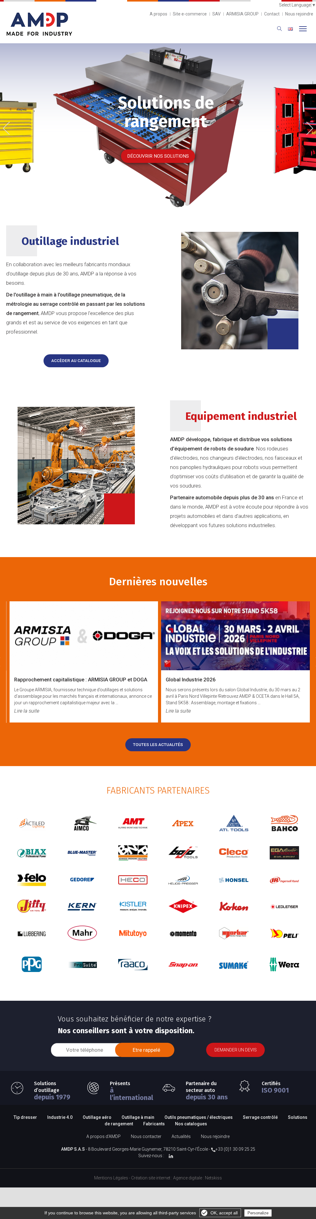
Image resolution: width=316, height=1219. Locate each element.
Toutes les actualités (158, 744)
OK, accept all (224, 1212)
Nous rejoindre (299, 13)
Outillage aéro (97, 1117)
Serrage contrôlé (261, 1117)
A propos (158, 13)
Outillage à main (138, 1117)
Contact (272, 13)
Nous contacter (146, 1136)
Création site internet (150, 1177)
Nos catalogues (191, 1123)
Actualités (181, 1136)
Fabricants (154, 1123)
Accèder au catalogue (76, 360)
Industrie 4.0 (60, 1117)
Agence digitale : (189, 1177)
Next (307, 127)
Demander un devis (235, 1049)
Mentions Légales (111, 1177)
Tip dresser (25, 1117)
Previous (11, 129)
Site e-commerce (190, 13)
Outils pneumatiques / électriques (198, 1117)
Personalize (257, 1213)
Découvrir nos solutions (158, 156)
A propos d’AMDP (103, 1136)
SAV (216, 13)
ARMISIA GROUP (242, 13)
